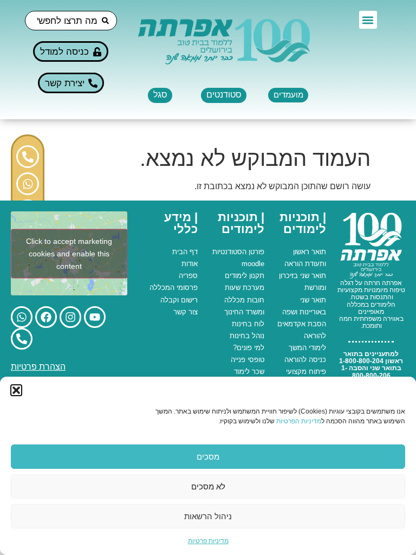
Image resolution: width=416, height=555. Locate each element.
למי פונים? (248, 348)
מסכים (208, 456)
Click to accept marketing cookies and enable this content (69, 253)
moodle (253, 264)
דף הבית (185, 252)
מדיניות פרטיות (208, 541)
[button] (16, 390)
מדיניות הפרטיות (298, 421)
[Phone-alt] (27, 156)
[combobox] (71, 20)
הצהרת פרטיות (38, 366)
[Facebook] (46, 317)
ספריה (188, 276)
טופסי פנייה (247, 360)
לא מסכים (208, 486)
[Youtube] (95, 317)
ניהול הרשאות (208, 516)
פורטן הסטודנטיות (238, 252)
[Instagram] (70, 317)
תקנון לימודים (244, 276)
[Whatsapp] (27, 183)
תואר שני (313, 276)
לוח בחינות (248, 324)
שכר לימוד (249, 371)
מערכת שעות (244, 287)
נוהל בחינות (247, 336)
